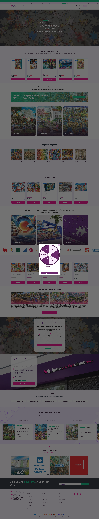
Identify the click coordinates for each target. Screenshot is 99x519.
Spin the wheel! (49, 273)
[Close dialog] (59, 245)
